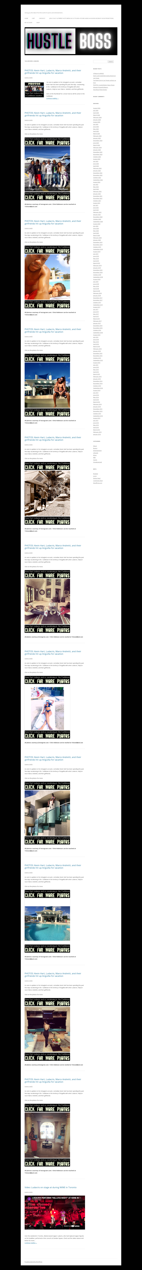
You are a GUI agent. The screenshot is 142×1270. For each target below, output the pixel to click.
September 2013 (98, 416)
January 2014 (97, 406)
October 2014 (97, 386)
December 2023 (97, 152)
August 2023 (96, 159)
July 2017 (95, 309)
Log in (95, 476)
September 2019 (98, 249)
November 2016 (97, 328)
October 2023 (97, 157)
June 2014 (96, 395)
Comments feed (98, 481)
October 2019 (97, 247)
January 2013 (97, 434)
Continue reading (52, 98)
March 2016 (96, 346)
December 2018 (97, 270)
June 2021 (96, 208)
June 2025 (96, 127)
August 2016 (96, 335)
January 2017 (97, 323)
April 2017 (96, 316)
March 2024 (96, 145)
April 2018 (96, 288)
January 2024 (97, 150)
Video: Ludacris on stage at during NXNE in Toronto (51, 1187)
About (95, 446)
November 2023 (97, 154)
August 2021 (96, 203)
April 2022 (96, 189)
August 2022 (96, 182)
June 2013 (96, 423)
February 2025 (97, 136)
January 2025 (97, 138)
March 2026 (96, 115)
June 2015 (96, 367)
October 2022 (97, 177)
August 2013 (96, 418)
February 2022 (97, 191)
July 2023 (95, 161)
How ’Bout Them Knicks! (100, 90)
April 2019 (96, 261)
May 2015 (96, 369)
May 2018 (96, 286)
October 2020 (97, 219)
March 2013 (96, 430)
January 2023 (97, 170)
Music (95, 455)
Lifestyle (95, 453)
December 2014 (97, 381)
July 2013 (95, 420)
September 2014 (98, 388)
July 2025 (95, 124)
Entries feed (96, 478)
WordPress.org (97, 483)
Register (95, 474)
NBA (94, 457)
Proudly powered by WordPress (33, 1262)
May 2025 (96, 129)
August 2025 (96, 122)
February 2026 (97, 117)
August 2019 (96, 251)
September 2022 (98, 180)
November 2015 (97, 356)
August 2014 (96, 390)
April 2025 (96, 131)
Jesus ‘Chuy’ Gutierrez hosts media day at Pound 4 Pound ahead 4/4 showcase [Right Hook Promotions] (81, 18)
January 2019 (97, 268)
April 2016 (96, 344)
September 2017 (98, 305)
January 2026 (97, 120)
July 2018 (95, 282)
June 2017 (96, 312)
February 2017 (97, 321)
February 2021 (97, 212)
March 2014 (96, 402)
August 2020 (96, 224)
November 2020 (97, 217)
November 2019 (97, 245)
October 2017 (97, 302)
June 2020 (96, 228)
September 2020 (98, 221)
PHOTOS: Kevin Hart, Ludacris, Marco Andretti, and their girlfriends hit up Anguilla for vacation (53, 71)
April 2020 (96, 233)
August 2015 (96, 363)
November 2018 (97, 272)
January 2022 (97, 194)
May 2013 (96, 425)
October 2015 (97, 358)
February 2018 (97, 293)
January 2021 (97, 214)
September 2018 (98, 277)
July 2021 (95, 205)
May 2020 (96, 231)
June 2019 (96, 256)
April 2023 (96, 166)
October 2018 (97, 275)
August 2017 (96, 307)
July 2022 (95, 184)
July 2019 (95, 254)
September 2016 (98, 332)
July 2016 (95, 337)
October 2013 (97, 413)
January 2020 (97, 240)
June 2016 (96, 339)
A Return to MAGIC (98, 73)
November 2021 (97, 198)
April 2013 (96, 427)
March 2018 (96, 291)
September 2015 (98, 360)
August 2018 (96, 279)
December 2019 (97, 242)
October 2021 (97, 201)
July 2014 (95, 393)
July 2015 (95, 365)
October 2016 (97, 330)
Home (26, 18)
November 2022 (97, 175)
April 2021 (96, 210)
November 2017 (97, 300)
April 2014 (96, 400)
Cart (33, 18)
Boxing (95, 448)
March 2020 (96, 235)
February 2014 (97, 404)
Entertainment (97, 450)
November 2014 (97, 383)
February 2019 (97, 265)
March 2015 (96, 374)
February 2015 (97, 376)
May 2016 (96, 342)
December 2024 (97, 140)
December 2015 (97, 353)
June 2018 (96, 284)
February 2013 (97, 432)
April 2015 (96, 372)
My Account (28, 22)
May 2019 (96, 258)
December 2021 (97, 196)
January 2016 (97, 351)
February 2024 (97, 147)
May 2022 (96, 187)
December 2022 (97, 173)
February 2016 (97, 349)
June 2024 (96, 143)
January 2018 (97, 295)
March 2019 (96, 263)
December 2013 (97, 409)
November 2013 (97, 411)
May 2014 (96, 397)
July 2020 (95, 226)
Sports (95, 460)
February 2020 (97, 238)
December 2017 (97, 298)
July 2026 (95, 110)
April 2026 (96, 113)
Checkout (42, 18)
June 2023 (96, 164)
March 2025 (96, 133)
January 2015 (97, 379)
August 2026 (96, 108)
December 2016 (97, 326)
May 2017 (96, 314)
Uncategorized (97, 462)
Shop (38, 22)
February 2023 (97, 168)
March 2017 (96, 319)
